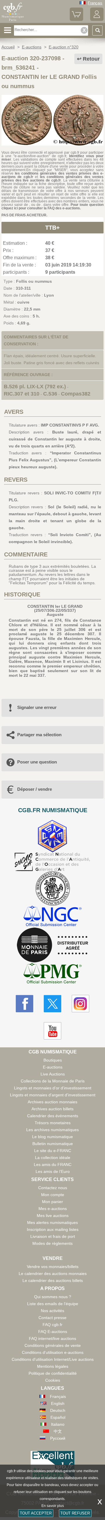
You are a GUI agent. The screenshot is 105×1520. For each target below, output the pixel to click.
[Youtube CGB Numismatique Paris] (52, 1031)
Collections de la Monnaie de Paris (53, 1081)
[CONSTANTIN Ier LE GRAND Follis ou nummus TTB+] (52, 144)
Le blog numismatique (52, 1136)
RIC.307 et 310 (21, 394)
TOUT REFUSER (75, 1513)
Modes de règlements (52, 1243)
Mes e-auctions (52, 1208)
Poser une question (37, 761)
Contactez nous (52, 1187)
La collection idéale (52, 1157)
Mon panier (52, 1201)
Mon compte (52, 1194)
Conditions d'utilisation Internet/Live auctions (53, 1359)
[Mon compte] (97, 19)
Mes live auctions (53, 1215)
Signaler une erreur (37, 707)
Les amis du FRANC (52, 1164)
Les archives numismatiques (52, 1129)
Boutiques (52, 1060)
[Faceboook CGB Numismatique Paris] (24, 1003)
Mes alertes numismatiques (52, 1222)
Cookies (52, 1380)
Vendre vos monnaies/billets (52, 1266)
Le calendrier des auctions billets (52, 1280)
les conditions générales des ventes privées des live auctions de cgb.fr (52, 178)
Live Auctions (53, 1074)
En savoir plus (52, 1506)
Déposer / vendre (34, 789)
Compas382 (75, 394)
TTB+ (52, 228)
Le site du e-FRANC (52, 1150)
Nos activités (52, 1310)
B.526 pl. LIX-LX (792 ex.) (35, 386)
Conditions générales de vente (52, 1345)
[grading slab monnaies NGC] (52, 917)
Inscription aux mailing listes (52, 1229)
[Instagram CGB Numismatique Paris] (80, 1003)
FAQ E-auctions (52, 1331)
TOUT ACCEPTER (36, 1513)
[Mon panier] (76, 19)
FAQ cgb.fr (52, 1324)
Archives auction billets (53, 1109)
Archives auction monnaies (52, 1102)
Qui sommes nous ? (52, 1296)
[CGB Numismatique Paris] (12, 21)
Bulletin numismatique (52, 1143)
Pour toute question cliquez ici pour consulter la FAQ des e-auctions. (52, 206)
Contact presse (52, 1317)
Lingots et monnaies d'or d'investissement (52, 1088)
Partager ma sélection (39, 734)
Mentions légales (52, 1366)
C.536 (50, 394)
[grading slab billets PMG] (52, 974)
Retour (91, 59)
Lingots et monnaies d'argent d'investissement (52, 1095)
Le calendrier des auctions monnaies (53, 1273)
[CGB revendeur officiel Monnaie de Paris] (52, 945)
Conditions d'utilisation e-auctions (52, 1352)
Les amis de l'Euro (53, 1171)
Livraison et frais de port (52, 1236)
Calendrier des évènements (52, 1115)
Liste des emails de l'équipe (52, 1303)
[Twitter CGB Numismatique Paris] (52, 1003)
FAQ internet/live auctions (52, 1338)
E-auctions (52, 1067)
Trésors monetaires (53, 1122)
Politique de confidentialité (53, 1373)
